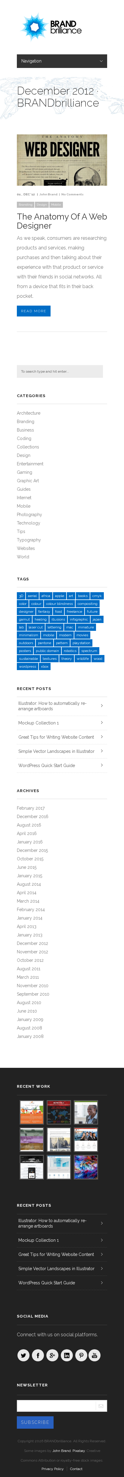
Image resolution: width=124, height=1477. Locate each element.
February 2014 (31, 909)
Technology (28, 523)
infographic (79, 619)
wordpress (27, 666)
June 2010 (27, 1011)
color (22, 604)
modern (65, 635)
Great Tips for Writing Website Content (56, 737)
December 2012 (32, 943)
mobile (48, 635)
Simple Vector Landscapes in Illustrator (56, 751)
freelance (74, 611)
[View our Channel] (94, 1355)
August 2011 (28, 968)
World (23, 556)
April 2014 (26, 892)
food (58, 611)
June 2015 (26, 867)
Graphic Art (28, 480)
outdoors (26, 643)
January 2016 (30, 842)
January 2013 (29, 935)
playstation (81, 643)
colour (36, 604)
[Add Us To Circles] (52, 1355)
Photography (29, 514)
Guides (24, 489)
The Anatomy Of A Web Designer (62, 221)
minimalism (28, 635)
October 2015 (30, 858)
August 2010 (29, 1002)
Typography (29, 540)
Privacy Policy (53, 1469)
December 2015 (32, 850)
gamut (24, 619)
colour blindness (59, 604)
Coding (24, 438)
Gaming (24, 472)
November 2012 (32, 951)
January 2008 (30, 1036)
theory (66, 659)
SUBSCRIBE (35, 1422)
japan (97, 619)
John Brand (48, 194)
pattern (62, 643)
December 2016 (32, 816)
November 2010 (32, 985)
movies (82, 635)
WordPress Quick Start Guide (46, 765)
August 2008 (29, 1028)
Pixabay (79, 1451)
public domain (47, 651)
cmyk (97, 596)
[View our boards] (81, 1355)
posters (25, 651)
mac (69, 627)
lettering (54, 627)
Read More (33, 311)
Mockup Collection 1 (38, 723)
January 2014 (29, 918)
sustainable (28, 659)
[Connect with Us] (67, 1355)
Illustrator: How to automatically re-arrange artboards (52, 706)
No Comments (72, 194)
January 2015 (29, 875)
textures (50, 659)
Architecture (28, 413)
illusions (58, 619)
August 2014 (29, 884)
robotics (70, 651)
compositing (88, 604)
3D (21, 596)
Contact (76, 1469)
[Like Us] (38, 1355)
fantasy (44, 611)
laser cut (36, 627)
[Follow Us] (23, 1355)
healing (41, 619)
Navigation (31, 61)
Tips (21, 531)
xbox (44, 666)
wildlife (83, 659)
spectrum (89, 651)
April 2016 (27, 833)
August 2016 (29, 825)
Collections (28, 447)
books (83, 596)
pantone (44, 643)
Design (42, 204)
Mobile (56, 204)
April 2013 (26, 926)
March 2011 (28, 977)
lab (21, 627)
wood (98, 659)
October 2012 (30, 960)
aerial (32, 596)
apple (59, 596)
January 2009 (30, 1019)
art (71, 596)
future (92, 611)
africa (46, 596)
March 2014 (28, 901)
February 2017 (31, 808)
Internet (24, 497)
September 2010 (33, 994)
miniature (86, 627)
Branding (26, 204)
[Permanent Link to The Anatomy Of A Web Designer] (62, 184)
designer (26, 611)
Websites (26, 548)
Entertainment (30, 463)
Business (25, 430)
